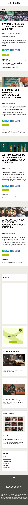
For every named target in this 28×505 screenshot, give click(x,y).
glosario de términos (12, 370)
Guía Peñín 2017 (5, 260)
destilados (16, 131)
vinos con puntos (9, 262)
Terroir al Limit (14, 66)
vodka (20, 132)
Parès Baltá (9, 64)
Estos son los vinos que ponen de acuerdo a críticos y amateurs (14, 223)
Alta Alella (8, 60)
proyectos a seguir (18, 64)
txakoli (21, 66)
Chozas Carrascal (7, 62)
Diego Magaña (18, 62)
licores (5, 132)
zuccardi (17, 67)
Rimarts (3, 66)
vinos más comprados (17, 262)
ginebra (19, 131)
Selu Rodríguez (7, 461)
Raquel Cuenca (7, 459)
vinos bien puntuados (16, 260)
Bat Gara (22, 60)
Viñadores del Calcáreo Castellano (8, 67)
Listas (7, 36)
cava (3, 62)
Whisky (23, 132)
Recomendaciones (12, 36)
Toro (19, 66)
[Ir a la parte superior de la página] (14, 479)
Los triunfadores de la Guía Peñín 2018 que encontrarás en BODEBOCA (13, 159)
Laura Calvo (6, 465)
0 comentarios (5, 59)
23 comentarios (5, 259)
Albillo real (4, 60)
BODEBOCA (4, 131)
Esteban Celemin (7, 63)
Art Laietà (13, 60)
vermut (16, 132)
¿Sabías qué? (8, 168)
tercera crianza (8, 66)
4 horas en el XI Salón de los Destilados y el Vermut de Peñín (11, 94)
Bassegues (17, 60)
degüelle (13, 62)
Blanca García (6, 467)
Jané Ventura (19, 63)
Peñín (13, 64)
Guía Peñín (14, 63)
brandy (8, 131)
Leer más (5, 54)
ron (11, 132)
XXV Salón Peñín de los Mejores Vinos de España (13, 26)
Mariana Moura (6, 463)
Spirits (13, 132)
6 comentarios (5, 194)
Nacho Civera (6, 456)
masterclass (4, 64)
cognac (11, 131)
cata (25, 60)
